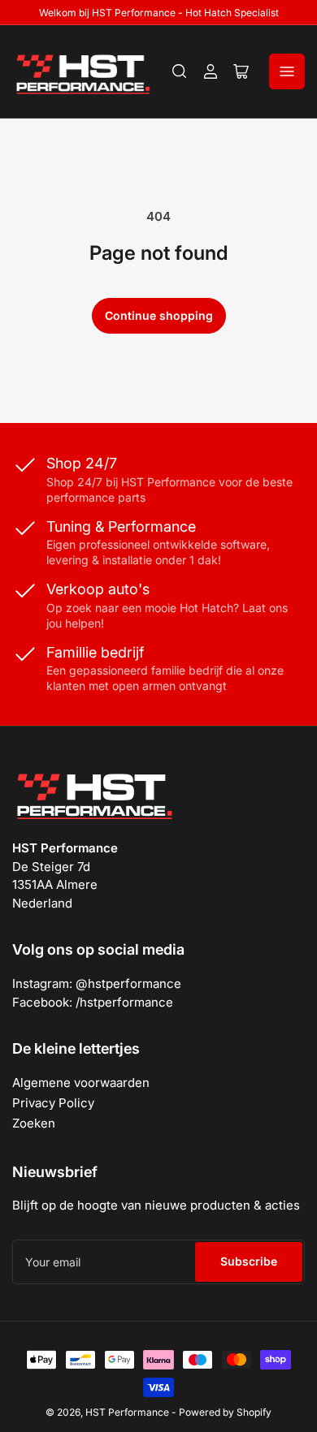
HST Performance (127, 1412)
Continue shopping (159, 315)
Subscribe (248, 1261)
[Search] (180, 71)
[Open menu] (287, 71)
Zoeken (33, 1123)
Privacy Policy (53, 1103)
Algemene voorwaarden (81, 1082)
